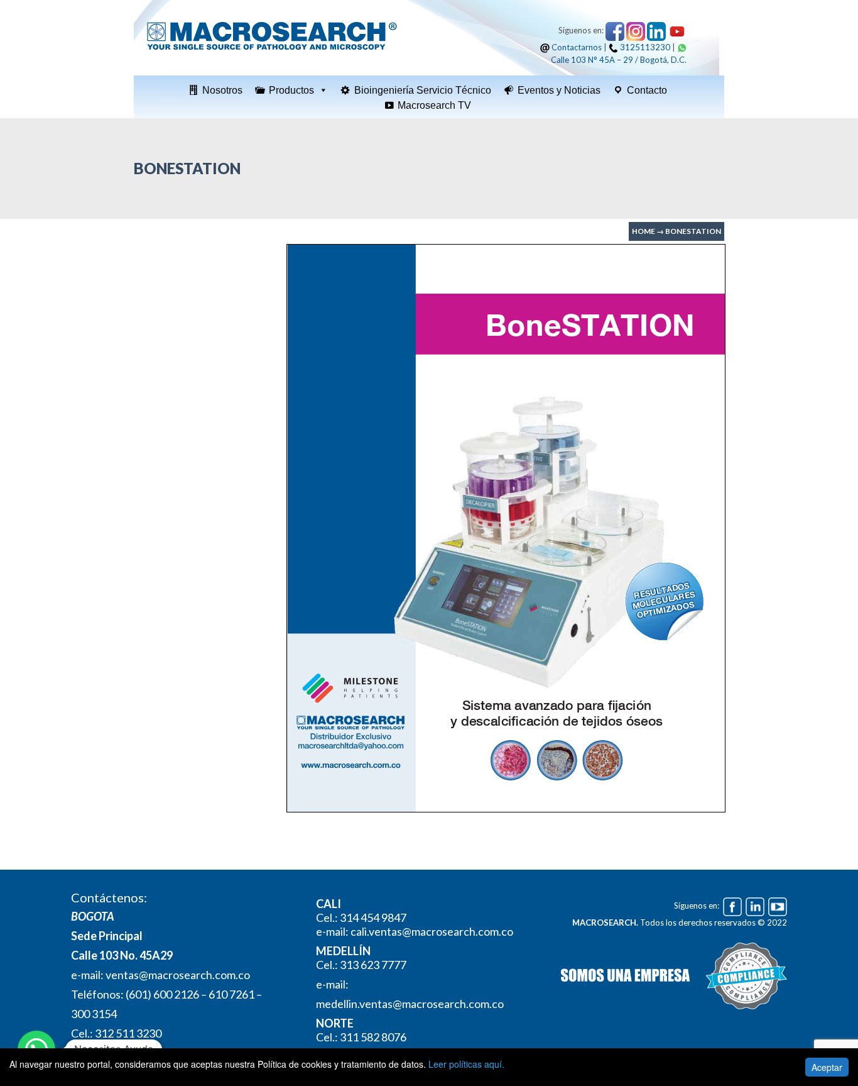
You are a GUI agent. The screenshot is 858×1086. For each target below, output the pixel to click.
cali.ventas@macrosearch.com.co (431, 931)
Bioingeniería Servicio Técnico (422, 90)
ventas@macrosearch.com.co (178, 975)
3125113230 (645, 47)
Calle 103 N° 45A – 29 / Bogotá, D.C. (619, 60)
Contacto (647, 90)
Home (643, 231)
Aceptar (827, 1067)
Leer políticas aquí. (466, 1064)
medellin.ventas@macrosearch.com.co (410, 1004)
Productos (291, 90)
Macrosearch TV (434, 105)
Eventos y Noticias (559, 90)
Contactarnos (576, 47)
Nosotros (222, 90)
